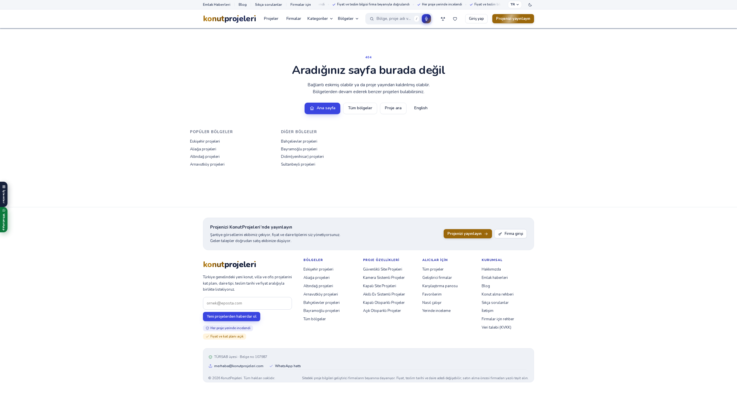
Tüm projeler (433, 269)
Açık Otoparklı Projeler (382, 310)
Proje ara (393, 108)
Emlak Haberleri (216, 4)
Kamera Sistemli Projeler (384, 277)
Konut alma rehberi (498, 294)
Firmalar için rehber (498, 319)
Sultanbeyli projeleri (298, 164)
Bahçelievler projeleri (299, 141)
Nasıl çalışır (432, 302)
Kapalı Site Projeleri (379, 286)
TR (512, 4)
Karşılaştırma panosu (440, 286)
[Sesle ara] (426, 18)
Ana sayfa (326, 108)
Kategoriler (317, 18)
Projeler (271, 18)
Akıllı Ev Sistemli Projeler (384, 294)
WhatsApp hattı (288, 366)
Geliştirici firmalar (437, 277)
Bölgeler (346, 18)
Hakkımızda (491, 269)
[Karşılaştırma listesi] (443, 18)
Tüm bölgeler (360, 108)
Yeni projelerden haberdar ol (232, 316)
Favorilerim (432, 294)
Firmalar (293, 18)
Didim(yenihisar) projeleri (302, 156)
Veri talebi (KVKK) (496, 327)
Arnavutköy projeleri (207, 164)
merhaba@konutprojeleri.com (238, 366)
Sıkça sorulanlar (268, 4)
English (421, 108)
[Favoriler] (455, 18)
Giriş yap (476, 18)
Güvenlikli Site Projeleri (382, 269)
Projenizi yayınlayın (513, 18)
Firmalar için (300, 4)
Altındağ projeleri (205, 156)
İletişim (487, 310)
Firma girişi (514, 233)
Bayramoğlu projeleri (299, 149)
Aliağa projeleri (203, 149)
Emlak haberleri (495, 277)
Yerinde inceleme (436, 310)
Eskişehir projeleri (205, 141)
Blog (243, 4)
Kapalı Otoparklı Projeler (384, 302)
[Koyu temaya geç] (530, 5)
